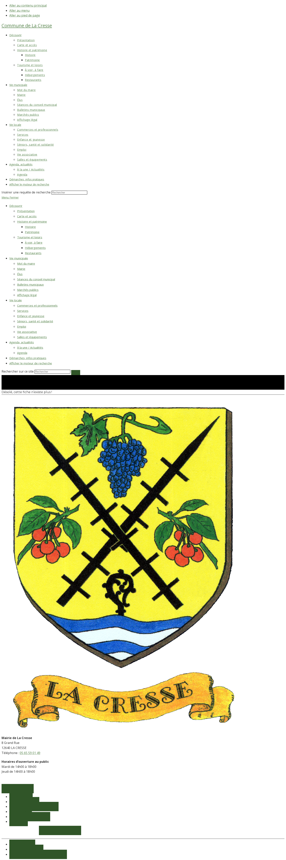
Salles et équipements (32, 337)
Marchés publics (28, 290)
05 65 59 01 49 (30, 753)
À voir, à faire (33, 242)
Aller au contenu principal (28, 5)
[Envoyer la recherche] (75, 372)
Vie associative (27, 332)
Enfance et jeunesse (30, 316)
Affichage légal (27, 295)
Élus (20, 274)
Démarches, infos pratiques (27, 358)
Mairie (21, 269)
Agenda (22, 353)
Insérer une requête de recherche (26, 192)
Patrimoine (32, 232)
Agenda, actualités (21, 342)
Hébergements (35, 248)
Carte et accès (27, 216)
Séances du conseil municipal (36, 279)
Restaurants (33, 253)
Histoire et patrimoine (32, 221)
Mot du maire (26, 263)
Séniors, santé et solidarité (35, 321)
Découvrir (15, 206)
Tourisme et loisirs (29, 237)
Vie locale (15, 300)
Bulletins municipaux (30, 284)
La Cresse (27, 25)
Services (22, 311)
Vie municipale (18, 258)
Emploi (21, 326)
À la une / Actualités (30, 347)
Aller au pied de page (24, 15)
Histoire (30, 227)
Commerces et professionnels (37, 305)
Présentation (26, 211)
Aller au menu (19, 10)
